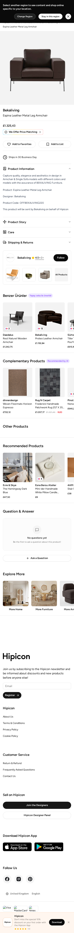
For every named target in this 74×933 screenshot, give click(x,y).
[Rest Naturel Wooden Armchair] (17, 317)
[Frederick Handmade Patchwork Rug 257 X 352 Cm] (50, 382)
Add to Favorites (21, 144)
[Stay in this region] (68, 16)
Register (10, 695)
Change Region (25, 16)
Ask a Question (39, 558)
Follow (60, 257)
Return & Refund (12, 763)
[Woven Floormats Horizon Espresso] (17, 382)
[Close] (68, 922)
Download (57, 922)
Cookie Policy (10, 736)
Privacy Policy (10, 729)
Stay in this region (50, 16)
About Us (8, 716)
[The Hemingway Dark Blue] (17, 467)
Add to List (57, 144)
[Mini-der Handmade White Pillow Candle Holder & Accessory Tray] (50, 467)
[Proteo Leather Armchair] (50, 317)
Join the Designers (37, 805)
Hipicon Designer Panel (37, 815)
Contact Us (9, 776)
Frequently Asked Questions (19, 769)
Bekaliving (11, 110)
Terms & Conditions (14, 723)
